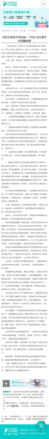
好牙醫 (23, 31)
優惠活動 (14, 406)
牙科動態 (32, 31)
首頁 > (16, 31)
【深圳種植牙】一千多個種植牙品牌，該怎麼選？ (12, 419)
